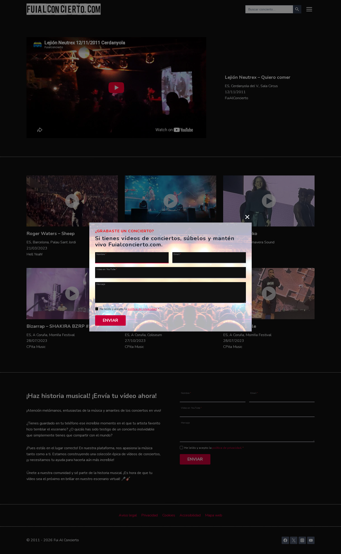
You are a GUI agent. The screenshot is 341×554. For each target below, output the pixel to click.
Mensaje (100, 284)
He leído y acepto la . (129, 309)
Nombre (101, 254)
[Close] (247, 216)
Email (177, 254)
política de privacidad (142, 309)
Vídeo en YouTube (106, 269)
